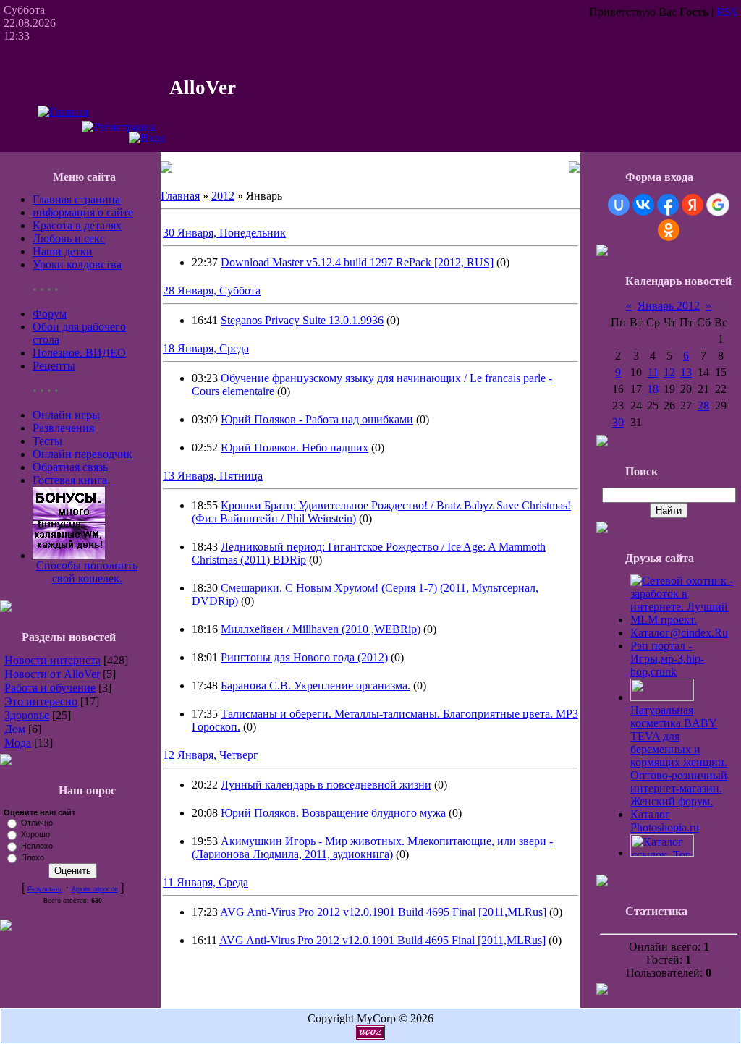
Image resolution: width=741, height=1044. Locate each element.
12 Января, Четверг (210, 755)
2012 (222, 196)
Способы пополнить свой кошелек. (86, 572)
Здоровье (26, 715)
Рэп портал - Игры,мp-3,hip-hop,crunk (667, 659)
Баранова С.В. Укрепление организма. (315, 685)
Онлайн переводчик (82, 454)
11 (653, 372)
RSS (726, 12)
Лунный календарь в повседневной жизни (326, 784)
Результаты (44, 889)
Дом (14, 729)
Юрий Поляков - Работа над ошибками (317, 419)
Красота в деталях (77, 225)
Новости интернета (52, 660)
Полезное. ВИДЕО (79, 353)
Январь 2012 (669, 306)
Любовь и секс (69, 238)
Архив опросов (95, 889)
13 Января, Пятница (213, 476)
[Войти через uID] (619, 205)
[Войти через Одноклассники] (668, 230)
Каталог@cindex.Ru (679, 633)
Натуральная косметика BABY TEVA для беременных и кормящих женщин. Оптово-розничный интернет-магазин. (678, 749)
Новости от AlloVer (52, 674)
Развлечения (63, 428)
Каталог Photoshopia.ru (664, 820)
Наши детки (63, 251)
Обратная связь (70, 467)
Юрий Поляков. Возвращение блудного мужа (333, 813)
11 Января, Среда (205, 882)
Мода (17, 743)
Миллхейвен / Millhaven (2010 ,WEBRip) (320, 629)
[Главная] (63, 112)
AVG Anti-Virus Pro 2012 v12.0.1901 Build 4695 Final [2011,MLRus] (383, 912)
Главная (180, 196)
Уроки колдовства (77, 264)
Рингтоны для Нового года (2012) (304, 657)
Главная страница (76, 199)
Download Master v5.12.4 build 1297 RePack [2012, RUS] (357, 262)
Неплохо (37, 845)
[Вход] (147, 138)
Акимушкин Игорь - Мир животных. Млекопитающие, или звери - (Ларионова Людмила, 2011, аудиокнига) (372, 847)
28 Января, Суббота (212, 290)
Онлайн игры (66, 415)
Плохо (32, 857)
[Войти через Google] (717, 204)
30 (618, 422)
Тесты (47, 441)
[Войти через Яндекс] (692, 205)
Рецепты (54, 366)
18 (653, 389)
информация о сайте (83, 212)
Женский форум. (671, 801)
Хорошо (35, 834)
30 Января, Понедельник (224, 232)
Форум (50, 313)
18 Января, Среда (206, 348)
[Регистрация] (119, 127)
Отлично (37, 822)
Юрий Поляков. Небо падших (294, 447)
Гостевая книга (70, 480)
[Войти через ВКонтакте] (643, 205)
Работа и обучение (50, 688)
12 (669, 372)
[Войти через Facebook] (668, 205)
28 (703, 405)
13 (686, 372)
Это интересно (40, 701)
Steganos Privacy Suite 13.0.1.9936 (302, 320)
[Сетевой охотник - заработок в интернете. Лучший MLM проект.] (683, 620)
